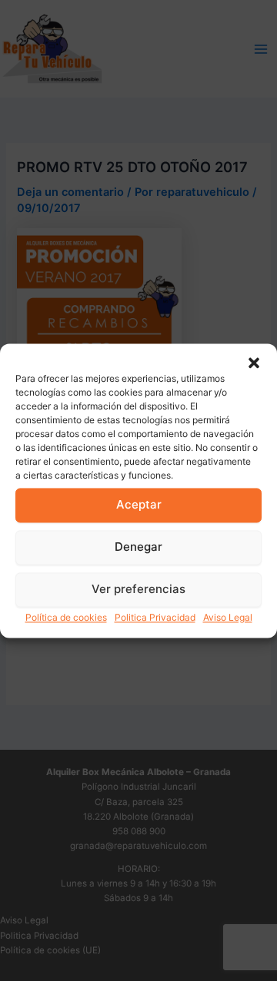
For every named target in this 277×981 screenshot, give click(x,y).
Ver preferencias (138, 589)
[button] (254, 362)
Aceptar (139, 504)
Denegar (138, 546)
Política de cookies (66, 617)
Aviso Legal (227, 617)
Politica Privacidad (155, 617)
